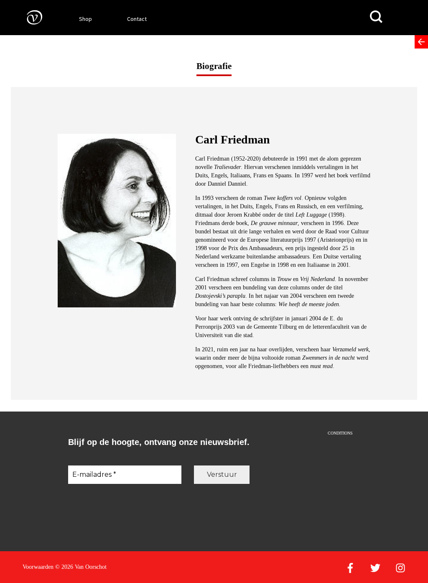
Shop (85, 19)
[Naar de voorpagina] (28, 17)
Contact (137, 19)
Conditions (340, 433)
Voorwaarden (38, 567)
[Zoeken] (376, 17)
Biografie (214, 66)
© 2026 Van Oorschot (81, 567)
